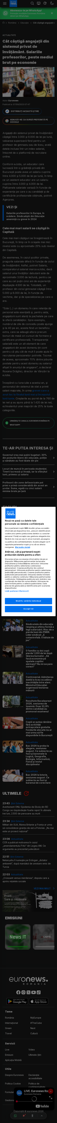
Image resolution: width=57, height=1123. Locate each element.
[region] (28, 561)
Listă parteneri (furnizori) (17, 591)
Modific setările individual (28, 601)
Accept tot (28, 609)
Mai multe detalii (22, 547)
